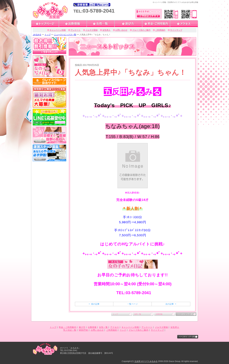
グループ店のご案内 (141, 30)
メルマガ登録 (91, 30)
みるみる (37, 34)
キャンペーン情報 (58, 30)
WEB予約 (83, 330)
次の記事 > (170, 304)
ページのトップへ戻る (185, 314)
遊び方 (82, 327)
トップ (48, 34)
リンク (123, 330)
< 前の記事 (94, 304)
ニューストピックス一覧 (65, 34)
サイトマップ (176, 30)
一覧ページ (132, 304)
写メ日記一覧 (69, 330)
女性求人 (106, 30)
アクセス (114, 327)
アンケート (76, 30)
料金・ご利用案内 (67, 327)
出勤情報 (159, 314)
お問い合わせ (121, 30)
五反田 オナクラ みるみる (146, 361)
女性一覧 (137, 314)
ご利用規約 (160, 30)
